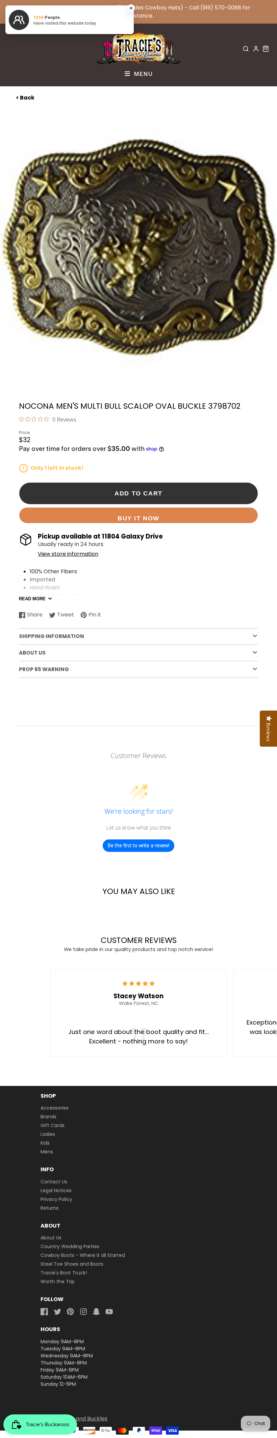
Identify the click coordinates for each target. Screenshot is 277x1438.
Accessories (55, 1107)
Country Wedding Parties (70, 1246)
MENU (142, 73)
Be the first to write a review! (138, 845)
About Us (51, 1237)
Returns (49, 1208)
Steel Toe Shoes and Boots (72, 1264)
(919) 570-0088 (220, 7)
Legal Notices (56, 1190)
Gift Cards (53, 1125)
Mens (47, 1151)
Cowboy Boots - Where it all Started (83, 1255)
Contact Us (54, 1181)
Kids (45, 1143)
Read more (32, 598)
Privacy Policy (56, 1199)
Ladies (48, 1134)
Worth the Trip (58, 1281)
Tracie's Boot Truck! (64, 1272)
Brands (48, 1116)
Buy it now (138, 518)
